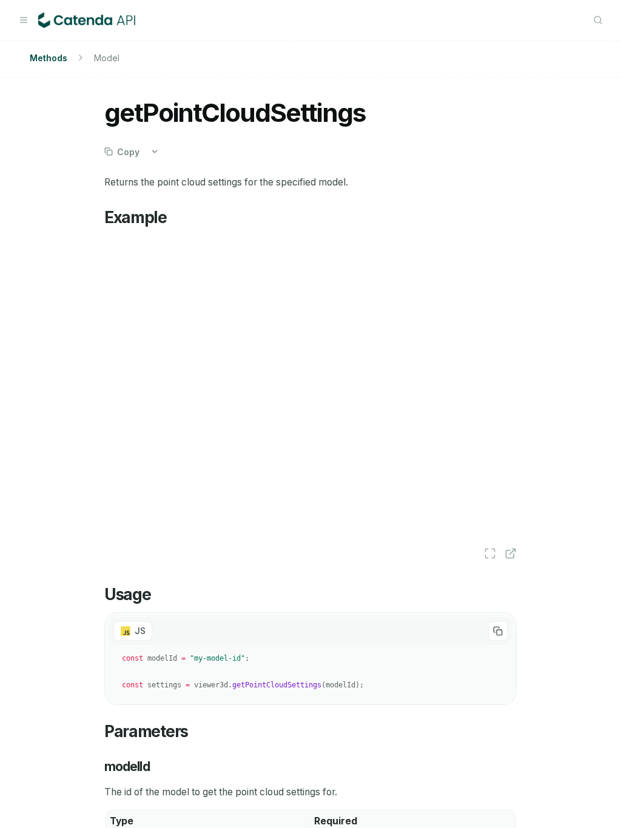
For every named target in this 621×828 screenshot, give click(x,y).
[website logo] (86, 20)
